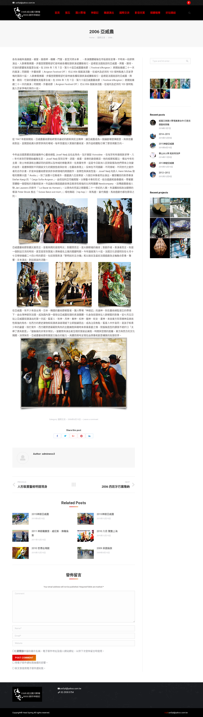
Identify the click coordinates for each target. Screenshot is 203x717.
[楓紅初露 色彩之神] (175, 84)
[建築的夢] (160, 228)
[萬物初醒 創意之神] (165, 84)
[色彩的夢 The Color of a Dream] (180, 248)
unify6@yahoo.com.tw (25, 3)
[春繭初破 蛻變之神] (155, 84)
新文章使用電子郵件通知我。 (30, 668)
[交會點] (160, 248)
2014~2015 (164, 134)
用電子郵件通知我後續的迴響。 (31, 662)
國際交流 (101, 37)
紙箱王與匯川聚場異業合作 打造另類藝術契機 (175, 123)
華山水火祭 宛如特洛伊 (169, 153)
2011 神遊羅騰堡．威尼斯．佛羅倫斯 (50, 533)
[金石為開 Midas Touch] (160, 208)
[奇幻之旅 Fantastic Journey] (180, 228)
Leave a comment (90, 419)
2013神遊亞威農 (105, 514)
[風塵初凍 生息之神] (186, 84)
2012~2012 (164, 172)
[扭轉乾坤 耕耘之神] (165, 94)
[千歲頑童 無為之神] (155, 94)
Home (91, 37)
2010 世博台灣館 (40, 548)
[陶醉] (180, 208)
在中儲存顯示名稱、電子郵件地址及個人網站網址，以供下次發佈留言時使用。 (59, 651)
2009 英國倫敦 (104, 548)
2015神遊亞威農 (40, 514)
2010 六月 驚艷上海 (107, 531)
